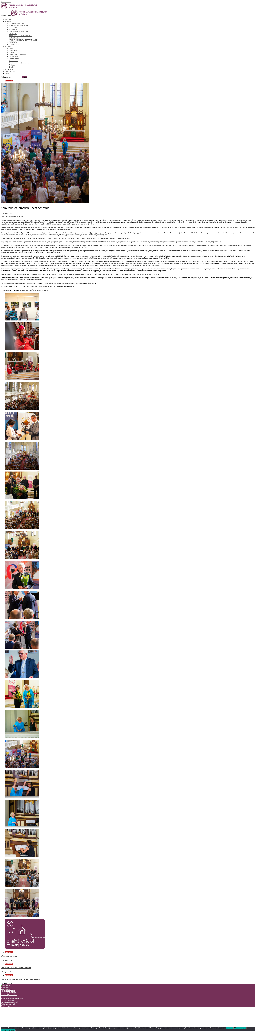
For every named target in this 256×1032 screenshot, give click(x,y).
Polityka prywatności (8, 1030)
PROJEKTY (13, 42)
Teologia (12, 65)
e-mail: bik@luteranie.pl (9, 995)
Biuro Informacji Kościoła (9, 1002)
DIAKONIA (13, 27)
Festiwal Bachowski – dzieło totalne (16, 968)
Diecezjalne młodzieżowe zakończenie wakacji (20, 979)
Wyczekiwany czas (9, 956)
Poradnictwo (13, 61)
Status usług (9, 1015)
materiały (8, 46)
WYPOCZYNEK (14, 44)
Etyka (11, 48)
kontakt (7, 73)
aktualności (9, 69)
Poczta (7, 1009)
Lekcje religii (13, 50)
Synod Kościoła (14, 59)
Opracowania (13, 56)
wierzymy (8, 19)
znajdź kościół (10, 71)
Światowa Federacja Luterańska (20, 63)
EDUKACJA (13, 29)
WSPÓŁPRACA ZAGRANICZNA (20, 36)
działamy (8, 21)
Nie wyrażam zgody (240, 1028)
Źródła (11, 67)
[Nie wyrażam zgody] (15, 1030)
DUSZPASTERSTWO (16, 23)
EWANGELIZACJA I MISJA (18, 25)
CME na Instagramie (8, 1000)
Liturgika (12, 52)
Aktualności (9, 81)
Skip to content (6, 2)
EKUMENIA (13, 34)
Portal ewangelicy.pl (8, 1004)
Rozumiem (230, 1028)
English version (10, 1013)
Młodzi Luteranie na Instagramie (12, 998)
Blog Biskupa (5, 1006)
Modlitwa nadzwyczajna (17, 54)
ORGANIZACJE (14, 38)
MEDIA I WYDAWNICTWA (18, 32)
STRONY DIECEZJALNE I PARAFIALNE (23, 40)
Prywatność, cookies (12, 1011)
